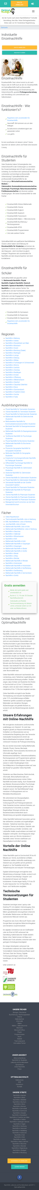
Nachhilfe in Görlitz (12, 575)
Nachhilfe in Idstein (12, 341)
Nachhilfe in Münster (19, 1146)
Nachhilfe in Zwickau (13, 370)
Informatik (19, 1021)
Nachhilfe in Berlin (19, 1097)
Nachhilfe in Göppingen (14, 546)
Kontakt (19, 1087)
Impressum (19, 1084)
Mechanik (19, 1028)
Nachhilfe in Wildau (12, 360)
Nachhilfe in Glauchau (13, 531)
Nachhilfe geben (19, 53)
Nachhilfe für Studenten (19, 1060)
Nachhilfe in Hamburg (19, 1126)
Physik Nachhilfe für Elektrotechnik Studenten (21, 414)
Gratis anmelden (19, 47)
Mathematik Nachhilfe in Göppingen (18, 544)
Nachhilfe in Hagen (20, 1124)
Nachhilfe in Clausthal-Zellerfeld (16, 385)
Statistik (19, 1039)
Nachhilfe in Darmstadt (19, 1108)
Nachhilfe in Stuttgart (19, 1150)
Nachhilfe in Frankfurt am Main (19, 1117)
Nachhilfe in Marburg (13, 338)
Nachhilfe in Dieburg (12, 358)
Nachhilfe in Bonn (19, 1104)
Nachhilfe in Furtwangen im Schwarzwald (20, 363)
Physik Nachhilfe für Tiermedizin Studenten (20, 409)
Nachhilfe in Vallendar (13, 534)
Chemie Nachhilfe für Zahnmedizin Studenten (21, 478)
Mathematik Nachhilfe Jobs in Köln (18, 526)
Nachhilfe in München (19, 1144)
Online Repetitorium (12, 517)
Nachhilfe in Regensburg (19, 1148)
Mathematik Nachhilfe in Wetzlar (17, 561)
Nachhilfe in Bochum (19, 1102)
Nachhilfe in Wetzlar (12, 558)
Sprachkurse (20, 1065)
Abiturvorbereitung (19, 1058)
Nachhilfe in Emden (12, 375)
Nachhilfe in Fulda (12, 397)
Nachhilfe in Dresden (19, 1113)
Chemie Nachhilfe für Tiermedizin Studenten (21, 412)
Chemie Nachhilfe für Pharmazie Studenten (20, 495)
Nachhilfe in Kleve (12, 387)
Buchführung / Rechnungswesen (19, 1015)
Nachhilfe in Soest (12, 348)
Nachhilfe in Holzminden (14, 563)
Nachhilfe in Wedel (12, 553)
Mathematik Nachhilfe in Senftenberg (18, 568)
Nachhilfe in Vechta (12, 394)
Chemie (19, 1017)
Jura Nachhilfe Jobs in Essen (16, 524)
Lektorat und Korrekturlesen (19, 1062)
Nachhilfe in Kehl (11, 539)
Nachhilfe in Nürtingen (13, 353)
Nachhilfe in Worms (12, 365)
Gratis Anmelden (19, 4)
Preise (19, 1069)
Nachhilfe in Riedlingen (13, 372)
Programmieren (19, 1034)
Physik (20, 1032)
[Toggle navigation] (33, 11)
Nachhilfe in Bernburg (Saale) (16, 350)
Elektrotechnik (19, 1019)
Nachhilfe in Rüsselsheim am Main (17, 343)
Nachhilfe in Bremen (19, 1106)
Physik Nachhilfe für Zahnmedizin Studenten (21, 480)
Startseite (4, 27)
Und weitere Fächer (20, 1043)
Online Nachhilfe (19, 1067)
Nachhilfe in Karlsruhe (19, 1133)
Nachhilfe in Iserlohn (13, 367)
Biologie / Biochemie (19, 1012)
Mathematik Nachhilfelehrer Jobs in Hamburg (21, 529)
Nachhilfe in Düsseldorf (19, 1115)
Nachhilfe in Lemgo (12, 355)
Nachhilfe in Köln (19, 1137)
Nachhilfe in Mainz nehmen (19, 1141)
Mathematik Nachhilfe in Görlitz (16, 551)
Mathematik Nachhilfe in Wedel (16, 548)
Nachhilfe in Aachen (19, 1095)
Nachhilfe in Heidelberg (19, 1130)
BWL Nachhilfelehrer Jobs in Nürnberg (19, 522)
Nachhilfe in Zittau (12, 556)
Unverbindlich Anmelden (19, 1161)
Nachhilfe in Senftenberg (14, 570)
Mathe (20, 1023)
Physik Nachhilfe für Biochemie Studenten (20, 441)
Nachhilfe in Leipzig (19, 1139)
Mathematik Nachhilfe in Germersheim (19, 573)
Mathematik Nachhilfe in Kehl (16, 541)
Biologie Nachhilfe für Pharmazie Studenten (21, 500)
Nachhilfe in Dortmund (19, 1111)
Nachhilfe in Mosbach (13, 345)
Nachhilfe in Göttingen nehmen (19, 1122)
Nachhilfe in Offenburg (13, 377)
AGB (19, 1082)
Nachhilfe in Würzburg (19, 1152)
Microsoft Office (19, 1030)
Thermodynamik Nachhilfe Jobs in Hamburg (21, 519)
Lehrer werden (19, 1167)
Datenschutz (19, 1080)
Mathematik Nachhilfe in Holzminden (18, 566)
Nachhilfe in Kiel (19, 1135)
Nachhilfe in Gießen (19, 1119)
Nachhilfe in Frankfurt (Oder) (15, 392)
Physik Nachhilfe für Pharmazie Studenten (20, 487)
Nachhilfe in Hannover (19, 1128)
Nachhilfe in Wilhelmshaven (15, 380)
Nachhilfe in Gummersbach (15, 389)
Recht (19, 1037)
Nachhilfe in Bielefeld (19, 1100)
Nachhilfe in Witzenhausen (15, 536)
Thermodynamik (19, 1041)
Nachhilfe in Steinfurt (13, 382)
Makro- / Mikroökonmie (19, 1026)
